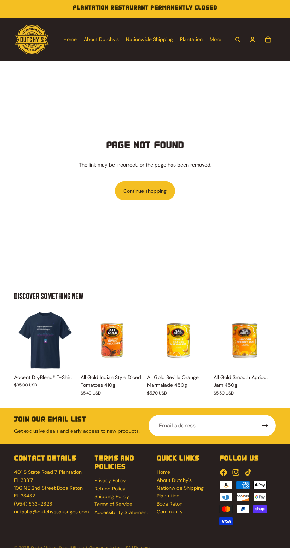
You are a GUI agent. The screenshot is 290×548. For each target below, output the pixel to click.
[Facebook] (223, 472)
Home (163, 472)
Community (170, 511)
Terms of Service (113, 504)
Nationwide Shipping (180, 488)
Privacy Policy (110, 480)
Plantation (168, 495)
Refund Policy (110, 488)
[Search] (237, 39)
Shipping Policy (111, 496)
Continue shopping (145, 191)
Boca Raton (169, 504)
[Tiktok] (248, 472)
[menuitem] (215, 40)
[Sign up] (265, 425)
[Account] (252, 39)
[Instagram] (236, 472)
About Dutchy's (174, 480)
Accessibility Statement (121, 512)
